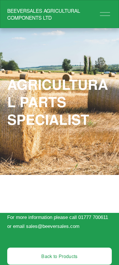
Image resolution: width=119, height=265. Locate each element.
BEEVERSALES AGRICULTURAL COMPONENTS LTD (43, 14)
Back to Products (59, 256)
